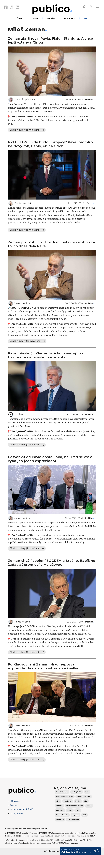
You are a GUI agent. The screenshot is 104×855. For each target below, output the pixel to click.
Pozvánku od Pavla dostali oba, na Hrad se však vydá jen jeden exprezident (50, 459)
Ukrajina (59, 806)
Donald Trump (62, 792)
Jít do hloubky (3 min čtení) (25, 130)
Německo (60, 819)
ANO (58, 801)
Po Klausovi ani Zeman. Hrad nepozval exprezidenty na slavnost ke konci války (43, 666)
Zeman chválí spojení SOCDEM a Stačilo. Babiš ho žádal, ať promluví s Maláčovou (51, 563)
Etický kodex (16, 813)
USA (87, 792)
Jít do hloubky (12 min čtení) (25, 341)
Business (69, 18)
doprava (75, 815)
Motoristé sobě (62, 815)
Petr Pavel (68, 801)
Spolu (69, 810)
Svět (35, 18)
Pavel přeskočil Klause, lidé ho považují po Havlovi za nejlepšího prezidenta (45, 355)
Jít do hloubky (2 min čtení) (25, 444)
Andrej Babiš (77, 792)
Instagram (11, 7)
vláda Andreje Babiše (74, 806)
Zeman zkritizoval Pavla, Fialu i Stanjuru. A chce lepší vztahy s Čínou (50, 40)
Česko (20, 18)
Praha (89, 806)
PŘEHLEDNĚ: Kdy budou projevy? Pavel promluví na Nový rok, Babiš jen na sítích (51, 144)
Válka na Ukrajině (83, 796)
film (85, 801)
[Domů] (52, 9)
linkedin (17, 7)
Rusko (77, 801)
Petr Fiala (60, 810)
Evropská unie (73, 819)
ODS (84, 815)
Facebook (6, 7)
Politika (51, 18)
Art (85, 18)
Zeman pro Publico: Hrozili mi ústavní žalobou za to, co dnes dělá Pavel (51, 244)
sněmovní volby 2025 (64, 796)
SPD (77, 810)
